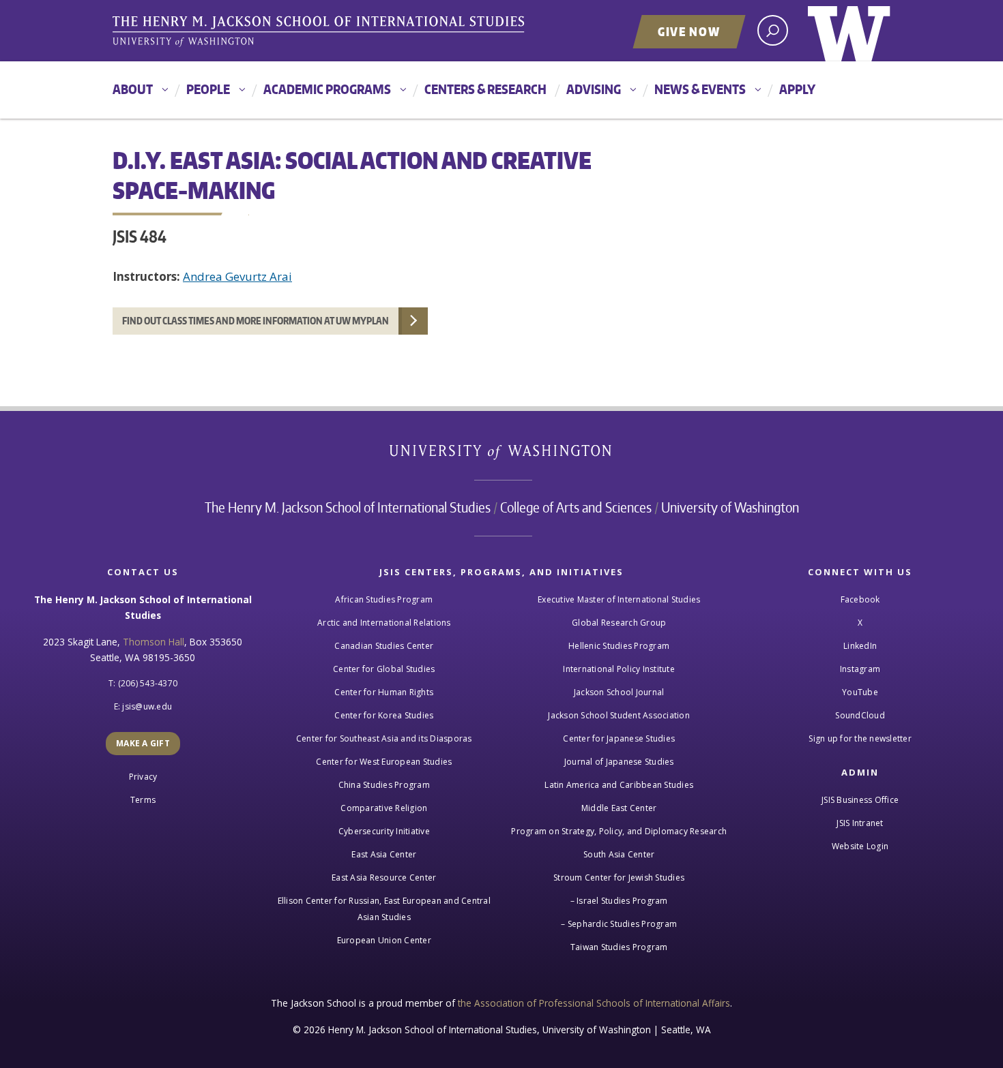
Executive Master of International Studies (619, 599)
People (208, 88)
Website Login (860, 846)
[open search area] (772, 30)
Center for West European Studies (384, 761)
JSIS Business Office (860, 800)
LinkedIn (860, 646)
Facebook (860, 599)
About (133, 88)
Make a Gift (143, 743)
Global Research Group (619, 622)
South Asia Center (618, 854)
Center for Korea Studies (383, 715)
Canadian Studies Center (383, 646)
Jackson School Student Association (619, 715)
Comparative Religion (383, 808)
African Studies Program (384, 599)
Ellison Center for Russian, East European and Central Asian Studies (384, 909)
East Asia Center (383, 854)
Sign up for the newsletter (860, 738)
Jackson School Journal (619, 692)
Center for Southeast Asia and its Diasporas (384, 738)
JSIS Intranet (860, 823)
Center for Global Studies (384, 669)
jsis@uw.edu (147, 706)
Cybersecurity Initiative (384, 831)
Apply (797, 88)
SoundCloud (860, 715)
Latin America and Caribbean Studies (618, 785)
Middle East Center (619, 808)
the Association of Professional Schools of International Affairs (594, 1002)
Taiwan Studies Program (619, 947)
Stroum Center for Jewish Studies (618, 877)
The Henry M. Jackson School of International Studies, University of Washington (321, 32)
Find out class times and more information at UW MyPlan (255, 320)
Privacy (143, 776)
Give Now (689, 31)
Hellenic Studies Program (618, 646)
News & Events (700, 88)
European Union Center (384, 940)
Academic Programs (327, 88)
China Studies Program (384, 785)
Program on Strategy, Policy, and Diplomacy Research (619, 831)
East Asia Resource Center (384, 877)
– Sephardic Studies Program (619, 924)
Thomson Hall (153, 641)
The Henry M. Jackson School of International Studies (348, 507)
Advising (593, 88)
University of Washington (849, 30)
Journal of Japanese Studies (619, 761)
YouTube (860, 692)
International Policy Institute (619, 669)
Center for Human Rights (383, 692)
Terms (143, 800)
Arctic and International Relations (384, 622)
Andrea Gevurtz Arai (237, 276)
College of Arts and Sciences (576, 507)
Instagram (860, 669)
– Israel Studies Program (619, 900)
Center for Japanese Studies (619, 738)
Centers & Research (485, 88)
